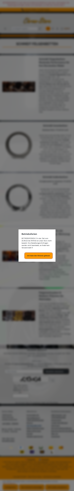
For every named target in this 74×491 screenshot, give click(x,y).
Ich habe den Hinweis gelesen (38, 256)
